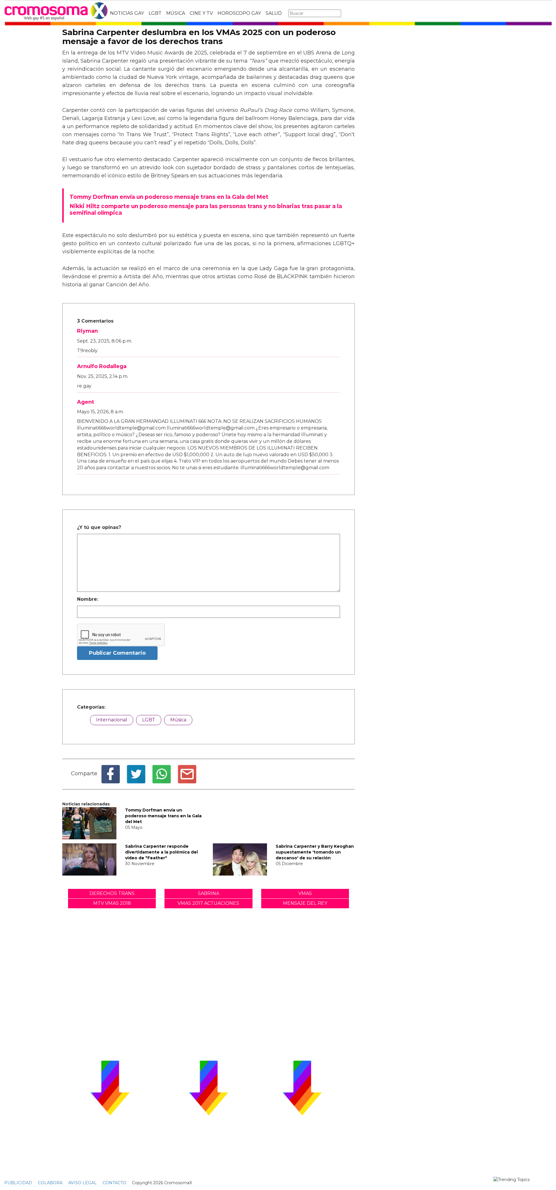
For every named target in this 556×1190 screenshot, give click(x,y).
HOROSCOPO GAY (239, 13)
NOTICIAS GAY (127, 13)
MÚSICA (175, 13)
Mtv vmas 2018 (112, 903)
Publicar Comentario (117, 653)
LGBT (155, 13)
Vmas (305, 893)
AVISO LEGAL (82, 1182)
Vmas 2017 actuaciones (208, 903)
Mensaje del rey (305, 903)
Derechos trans (112, 893)
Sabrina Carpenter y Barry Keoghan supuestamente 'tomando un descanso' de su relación (315, 852)
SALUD (274, 13)
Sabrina (208, 893)
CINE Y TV (201, 13)
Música (178, 720)
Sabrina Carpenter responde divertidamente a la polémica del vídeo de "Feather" (161, 852)
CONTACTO (114, 1182)
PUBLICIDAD (18, 1182)
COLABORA (50, 1182)
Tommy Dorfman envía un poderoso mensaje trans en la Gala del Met (163, 815)
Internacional (111, 720)
